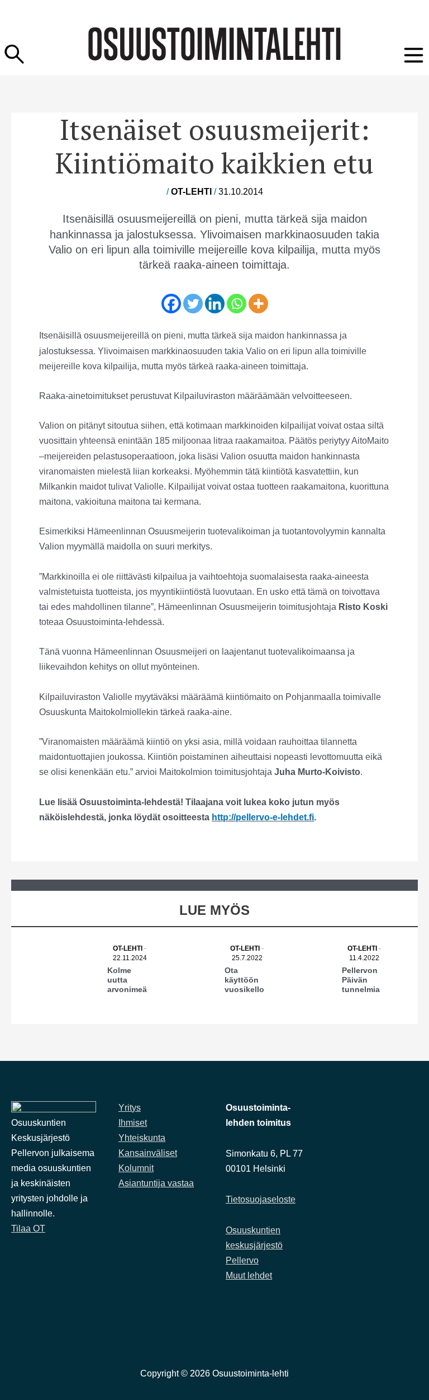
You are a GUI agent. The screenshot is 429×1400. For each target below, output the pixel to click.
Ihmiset (132, 1122)
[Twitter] (193, 303)
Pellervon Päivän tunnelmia (361, 980)
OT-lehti (191, 191)
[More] (258, 303)
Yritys (129, 1107)
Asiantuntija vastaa (156, 1183)
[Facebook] (171, 303)
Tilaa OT (28, 1228)
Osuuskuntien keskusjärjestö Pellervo (254, 1245)
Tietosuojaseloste (260, 1199)
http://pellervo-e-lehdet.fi (263, 817)
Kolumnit (136, 1168)
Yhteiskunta (141, 1138)
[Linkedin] (215, 303)
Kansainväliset (147, 1153)
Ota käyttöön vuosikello (244, 980)
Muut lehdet (249, 1275)
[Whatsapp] (236, 303)
